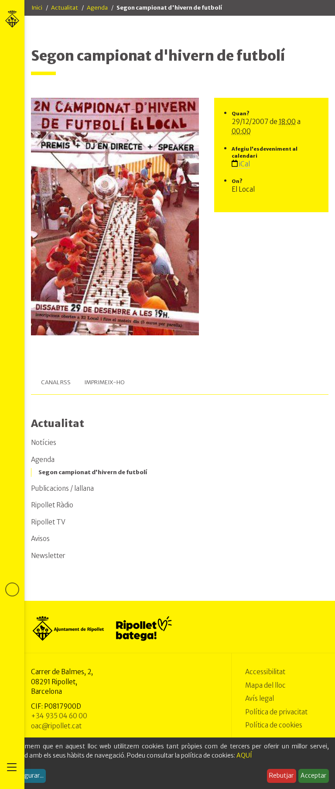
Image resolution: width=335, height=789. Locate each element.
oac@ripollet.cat (56, 726)
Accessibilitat (265, 672)
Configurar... (26, 775)
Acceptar (313, 775)
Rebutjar (281, 775)
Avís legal (259, 698)
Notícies (43, 442)
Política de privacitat (276, 712)
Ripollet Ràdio (52, 505)
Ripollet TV (48, 522)
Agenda (97, 7)
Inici (36, 7)
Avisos (40, 538)
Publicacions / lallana (62, 488)
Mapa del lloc (265, 685)
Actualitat (64, 7)
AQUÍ (244, 755)
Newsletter (48, 555)
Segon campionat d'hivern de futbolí (92, 472)
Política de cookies (273, 725)
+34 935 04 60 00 (59, 716)
